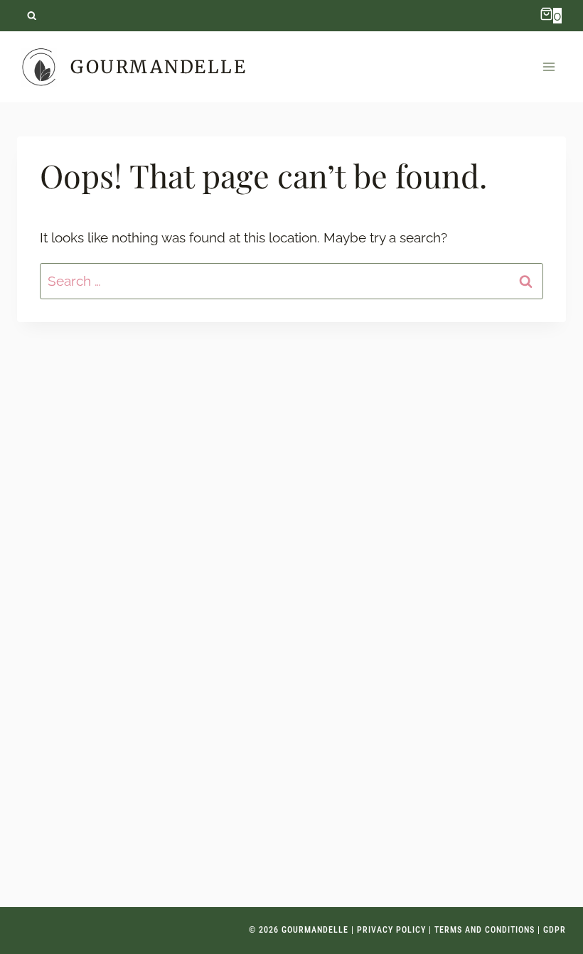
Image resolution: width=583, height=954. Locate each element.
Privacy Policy (391, 930)
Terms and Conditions (484, 930)
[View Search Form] (31, 16)
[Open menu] (548, 67)
